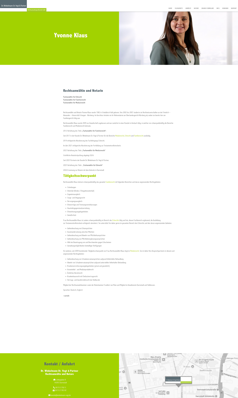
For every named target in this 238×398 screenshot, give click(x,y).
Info (218, 8)
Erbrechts (115, 220)
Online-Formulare (207, 8)
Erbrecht (128, 136)
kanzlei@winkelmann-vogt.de (61, 395)
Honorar (225, 8)
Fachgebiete (179, 8)
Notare (196, 8)
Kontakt (234, 8)
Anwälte (188, 8)
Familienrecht (138, 136)
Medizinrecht (119, 136)
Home (170, 8)
